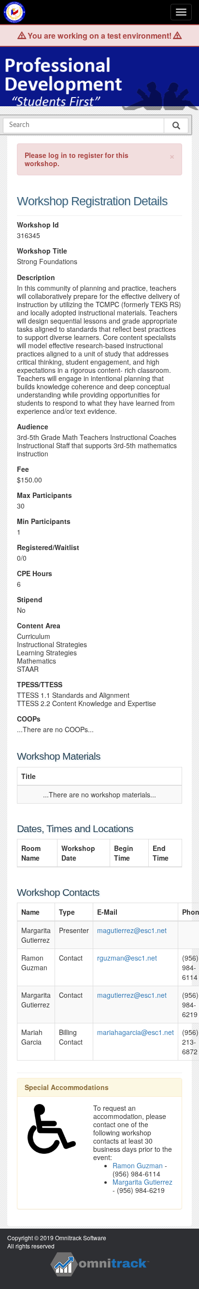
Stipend (30, 599)
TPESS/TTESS (39, 684)
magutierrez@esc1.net (132, 930)
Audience (32, 427)
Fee (23, 469)
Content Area (38, 626)
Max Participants (44, 495)
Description (36, 277)
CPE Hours (34, 573)
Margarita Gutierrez (142, 1182)
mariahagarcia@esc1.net (135, 1032)
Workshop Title (42, 251)
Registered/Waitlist (48, 547)
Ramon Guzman (138, 1165)
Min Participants (44, 521)
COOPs (29, 719)
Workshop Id (38, 225)
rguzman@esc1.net (127, 958)
